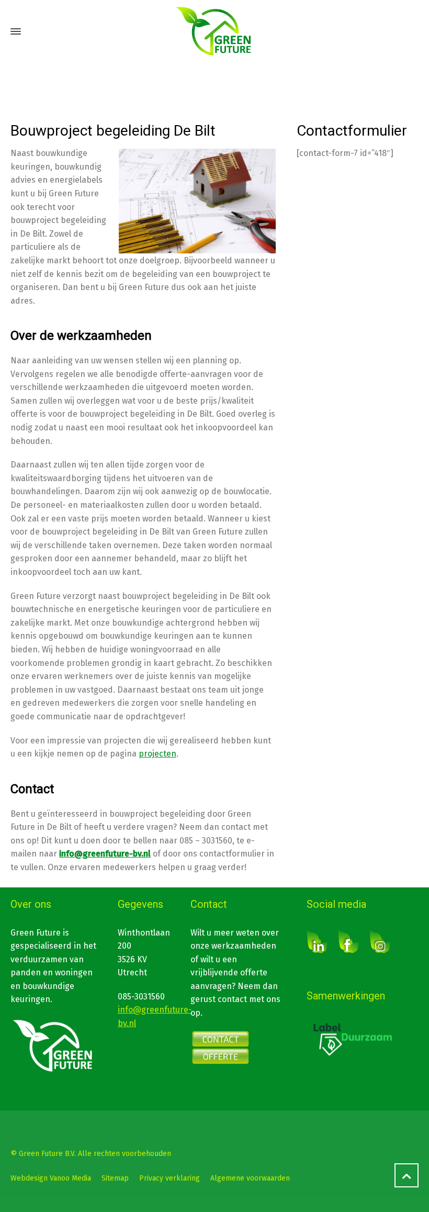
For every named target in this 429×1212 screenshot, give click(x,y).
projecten (157, 754)
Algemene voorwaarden (250, 1178)
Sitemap (115, 1178)
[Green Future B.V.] (214, 31)
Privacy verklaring (169, 1178)
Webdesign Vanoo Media (50, 1178)
